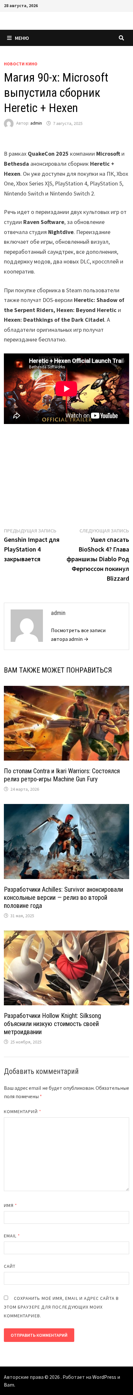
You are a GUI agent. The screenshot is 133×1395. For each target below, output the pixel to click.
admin (36, 123)
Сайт (9, 1266)
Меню (22, 38)
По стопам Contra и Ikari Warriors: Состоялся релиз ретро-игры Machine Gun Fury (62, 775)
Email (12, 1236)
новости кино (20, 64)
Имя (10, 1205)
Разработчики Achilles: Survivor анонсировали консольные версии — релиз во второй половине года (63, 898)
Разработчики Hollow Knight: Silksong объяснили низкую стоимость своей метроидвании (52, 1024)
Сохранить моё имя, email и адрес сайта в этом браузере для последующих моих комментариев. (61, 1307)
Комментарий (22, 1111)
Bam (9, 1384)
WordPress (104, 1377)
